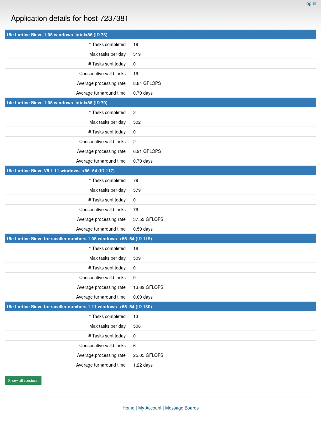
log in (311, 3)
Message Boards (182, 408)
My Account (149, 408)
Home (128, 408)
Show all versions (23, 380)
